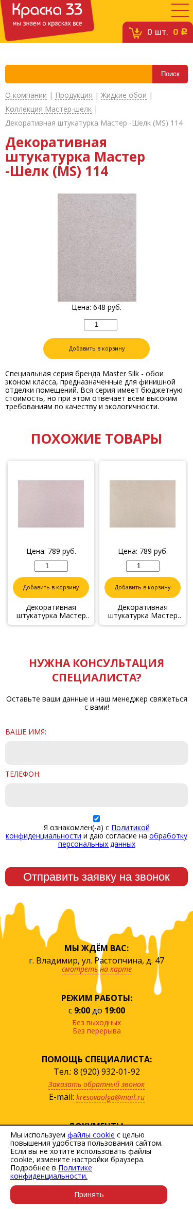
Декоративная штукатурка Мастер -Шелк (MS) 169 (51, 611)
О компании (26, 95)
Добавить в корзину (97, 348)
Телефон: (23, 774)
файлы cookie (91, 1135)
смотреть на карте (97, 969)
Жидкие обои (124, 95)
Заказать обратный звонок (96, 1084)
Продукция (74, 95)
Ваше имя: (25, 732)
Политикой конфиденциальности (78, 831)
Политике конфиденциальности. (51, 1172)
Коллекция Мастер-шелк (48, 109)
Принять (89, 1194)
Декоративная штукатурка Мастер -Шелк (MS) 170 (143, 611)
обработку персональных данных (123, 840)
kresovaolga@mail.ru (110, 1097)
